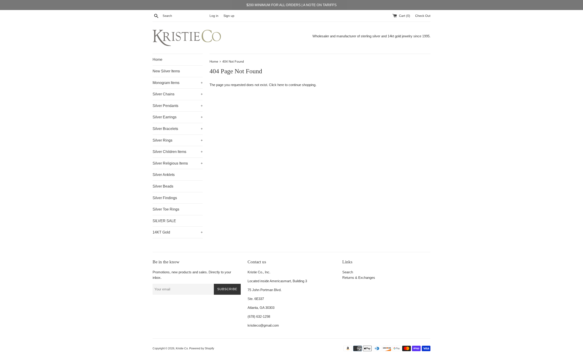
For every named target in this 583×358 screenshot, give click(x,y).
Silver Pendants (178, 106)
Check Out (422, 16)
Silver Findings (165, 198)
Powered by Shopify (201, 348)
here (280, 85)
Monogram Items (178, 83)
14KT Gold (178, 232)
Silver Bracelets (178, 129)
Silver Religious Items (178, 163)
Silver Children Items (178, 152)
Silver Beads (163, 186)
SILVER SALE (164, 221)
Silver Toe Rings (166, 209)
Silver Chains (178, 94)
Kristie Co (182, 348)
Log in (214, 16)
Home (157, 59)
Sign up (228, 16)
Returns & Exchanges (358, 277)
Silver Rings (178, 140)
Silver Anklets (164, 175)
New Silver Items (166, 71)
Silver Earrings (178, 117)
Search (347, 272)
